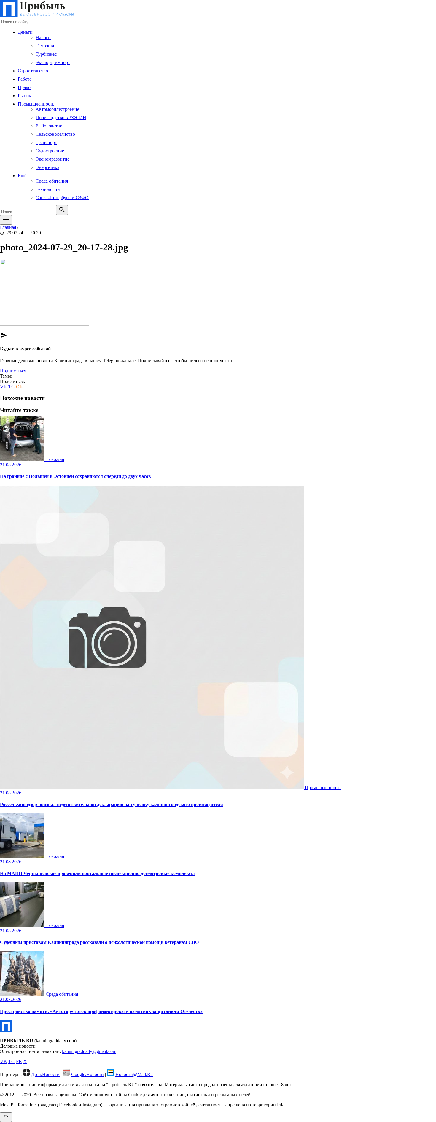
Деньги (25, 32)
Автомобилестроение (57, 109)
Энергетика (47, 167)
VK (3, 386)
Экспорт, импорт (53, 62)
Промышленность (36, 103)
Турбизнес (46, 54)
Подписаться (13, 370)
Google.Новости (87, 1074)
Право (24, 87)
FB (19, 1061)
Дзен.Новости (45, 1074)
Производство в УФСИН (61, 117)
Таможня (45, 45)
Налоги (43, 37)
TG (11, 386)
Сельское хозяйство (55, 134)
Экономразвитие (52, 159)
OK (19, 386)
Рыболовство (49, 125)
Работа (24, 79)
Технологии (48, 189)
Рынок (24, 95)
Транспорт (46, 142)
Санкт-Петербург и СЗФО (62, 197)
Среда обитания (52, 180)
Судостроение (50, 150)
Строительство (33, 70)
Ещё (22, 175)
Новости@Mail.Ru (134, 1074)
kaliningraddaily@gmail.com (89, 1051)
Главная (8, 227)
